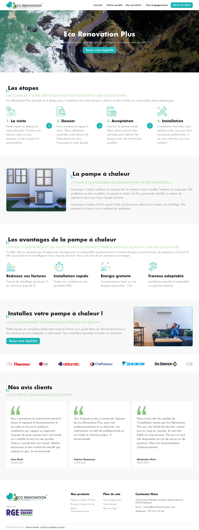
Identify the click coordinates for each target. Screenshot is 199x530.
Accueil (98, 5)
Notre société (115, 5)
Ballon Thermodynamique (80, 509)
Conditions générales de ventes (52, 527)
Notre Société (109, 504)
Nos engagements (157, 5)
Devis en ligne (181, 5)
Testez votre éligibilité (100, 50)
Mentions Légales (32, 527)
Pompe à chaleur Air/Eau (83, 499)
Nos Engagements (112, 499)
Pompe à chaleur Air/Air (83, 504)
